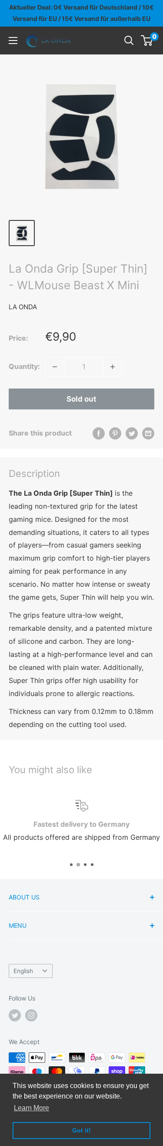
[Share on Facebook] (99, 433)
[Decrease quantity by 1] (55, 367)
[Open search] (129, 40)
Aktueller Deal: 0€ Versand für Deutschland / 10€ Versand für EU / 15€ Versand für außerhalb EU (81, 12)
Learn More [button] (31, 1108)
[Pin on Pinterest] (115, 433)
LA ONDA (23, 307)
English (23, 970)
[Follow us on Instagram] (31, 1015)
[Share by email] (148, 433)
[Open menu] (13, 40)
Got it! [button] (81, 1130)
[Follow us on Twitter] (15, 1015)
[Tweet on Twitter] (132, 433)
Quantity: (24, 366)
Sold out (81, 399)
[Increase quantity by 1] (112, 367)
